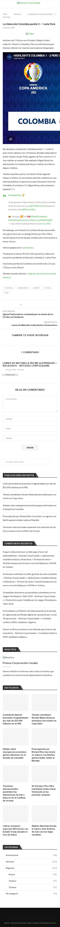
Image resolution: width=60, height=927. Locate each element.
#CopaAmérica (14, 195)
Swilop (53, 923)
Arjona (33, 874)
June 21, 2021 (44, 223)
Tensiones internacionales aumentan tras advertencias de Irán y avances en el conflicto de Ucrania (14, 793)
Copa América (27, 247)
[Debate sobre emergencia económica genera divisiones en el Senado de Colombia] (15, 736)
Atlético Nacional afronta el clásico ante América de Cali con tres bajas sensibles (44, 830)
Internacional (31, 855)
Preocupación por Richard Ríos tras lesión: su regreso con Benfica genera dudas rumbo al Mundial (44, 755)
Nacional (17, 14)
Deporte (36, 288)
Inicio (5, 14)
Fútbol (48, 288)
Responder (52, 363)
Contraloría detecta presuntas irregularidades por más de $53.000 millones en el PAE (15, 719)
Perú (6, 293)
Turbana (33, 887)
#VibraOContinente (17, 220)
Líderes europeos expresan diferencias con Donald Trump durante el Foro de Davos (15, 830)
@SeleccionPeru (29, 209)
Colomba (9, 288)
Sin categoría (31, 893)
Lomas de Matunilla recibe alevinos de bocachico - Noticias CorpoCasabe (29, 364)
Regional (31, 868)
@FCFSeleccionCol (38, 206)
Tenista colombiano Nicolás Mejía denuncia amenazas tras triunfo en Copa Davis (44, 719)
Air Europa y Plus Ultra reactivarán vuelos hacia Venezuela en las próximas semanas (44, 790)
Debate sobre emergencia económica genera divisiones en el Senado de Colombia (14, 753)
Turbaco (33, 881)
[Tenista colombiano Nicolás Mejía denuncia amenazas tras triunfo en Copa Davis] (44, 702)
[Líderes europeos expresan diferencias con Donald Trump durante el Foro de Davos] (15, 813)
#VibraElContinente (38, 216)
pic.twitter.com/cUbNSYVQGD (39, 220)
